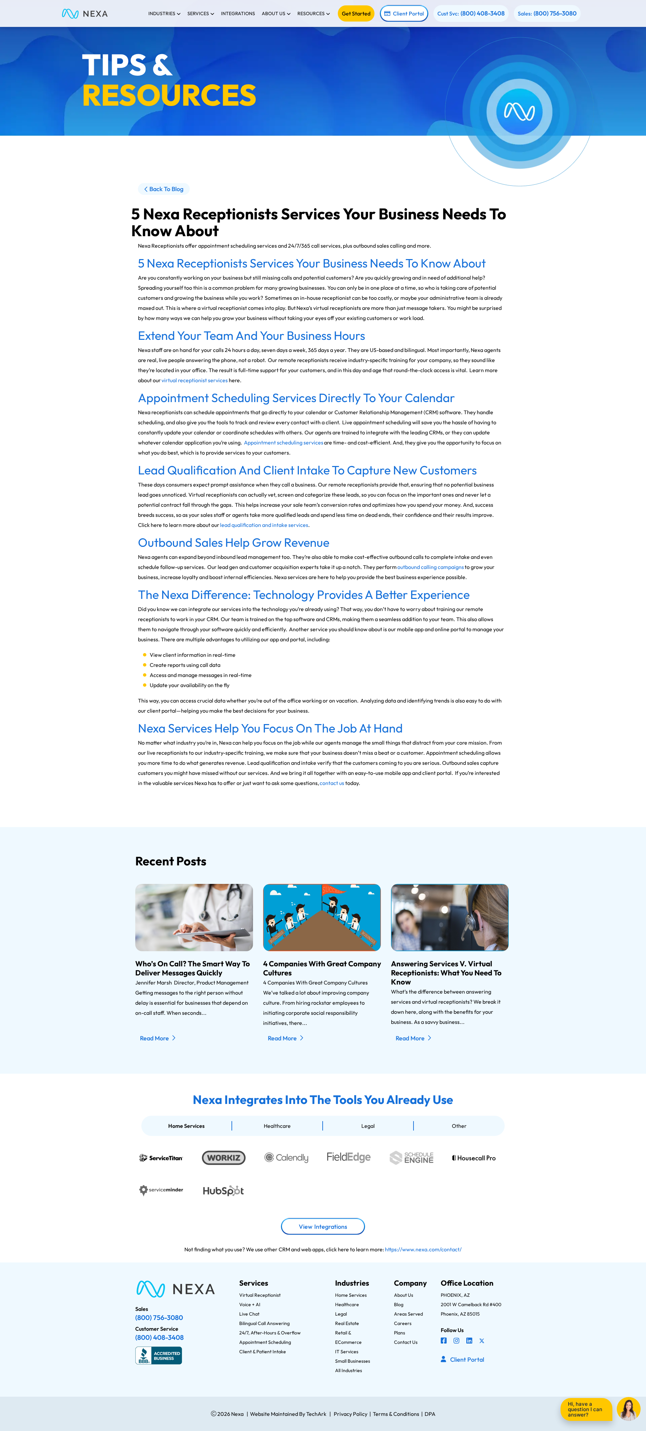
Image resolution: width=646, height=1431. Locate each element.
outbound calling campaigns (430, 567)
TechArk (315, 1413)
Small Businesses (352, 1361)
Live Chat (249, 1314)
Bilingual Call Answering (264, 1323)
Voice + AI (249, 1304)
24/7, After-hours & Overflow (270, 1333)
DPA (430, 1413)
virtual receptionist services (195, 380)
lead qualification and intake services (264, 525)
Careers (402, 1323)
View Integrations (323, 1226)
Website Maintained (274, 1413)
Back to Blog (166, 189)
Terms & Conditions (396, 1413)
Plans (399, 1333)
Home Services (186, 1125)
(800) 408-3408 (483, 13)
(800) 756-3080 (555, 13)
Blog (398, 1304)
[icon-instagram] (457, 1341)
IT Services (346, 1352)
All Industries (348, 1370)
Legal (368, 1125)
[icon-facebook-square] (444, 1341)
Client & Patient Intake (262, 1352)
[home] (84, 13)
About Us (403, 1295)
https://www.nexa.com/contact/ (423, 1249)
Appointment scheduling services (283, 442)
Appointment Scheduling (265, 1342)
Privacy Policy (350, 1413)
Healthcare (277, 1125)
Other (459, 1125)
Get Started (356, 13)
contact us (332, 783)
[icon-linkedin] (470, 1341)
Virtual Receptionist (260, 1295)
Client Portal (408, 13)
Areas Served (408, 1314)
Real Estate (347, 1323)
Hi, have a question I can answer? (585, 1409)
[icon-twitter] (482, 1341)
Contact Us (406, 1342)
